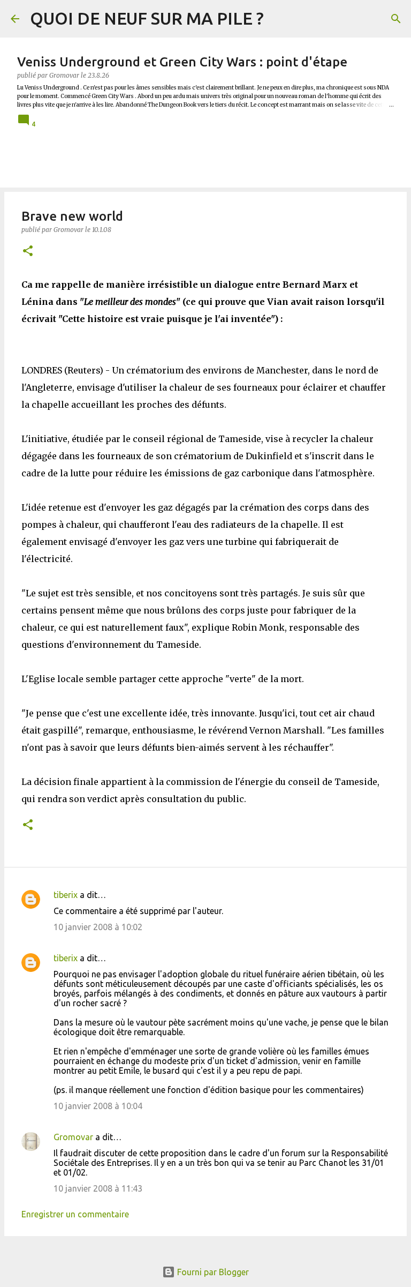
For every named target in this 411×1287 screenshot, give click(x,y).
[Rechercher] (396, 19)
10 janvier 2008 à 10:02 (98, 927)
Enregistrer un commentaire (75, 1214)
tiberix (66, 895)
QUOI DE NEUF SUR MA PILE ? (147, 18)
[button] (27, 251)
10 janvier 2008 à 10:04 (98, 1106)
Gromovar (73, 1137)
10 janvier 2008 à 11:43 (98, 1188)
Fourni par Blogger (212, 1272)
